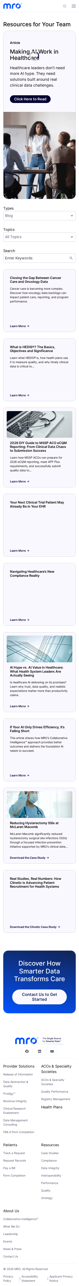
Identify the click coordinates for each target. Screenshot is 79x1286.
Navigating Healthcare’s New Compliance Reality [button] (32, 573)
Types (8, 208)
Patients (10, 1145)
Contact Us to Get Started (39, 997)
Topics (9, 229)
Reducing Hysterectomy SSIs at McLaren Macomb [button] (34, 825)
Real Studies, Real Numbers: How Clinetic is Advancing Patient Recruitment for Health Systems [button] (35, 882)
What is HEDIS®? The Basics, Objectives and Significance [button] (32, 349)
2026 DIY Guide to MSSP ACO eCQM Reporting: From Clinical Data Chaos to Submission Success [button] (38, 447)
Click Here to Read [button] (30, 99)
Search (9, 251)
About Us (11, 1211)
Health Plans (51, 1107)
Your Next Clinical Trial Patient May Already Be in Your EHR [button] (37, 504)
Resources (50, 1145)
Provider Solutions (18, 1066)
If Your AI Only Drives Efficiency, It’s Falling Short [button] (37, 729)
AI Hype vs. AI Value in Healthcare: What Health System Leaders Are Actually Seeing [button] (36, 671)
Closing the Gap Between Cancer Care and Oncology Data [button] (35, 280)
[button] (65, 6)
